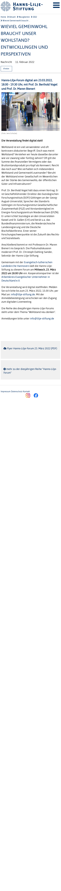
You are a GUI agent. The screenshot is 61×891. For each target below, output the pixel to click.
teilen (7, 69)
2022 (34, 17)
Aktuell (12, 17)
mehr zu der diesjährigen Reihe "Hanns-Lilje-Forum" (30, 371)
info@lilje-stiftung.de (23, 294)
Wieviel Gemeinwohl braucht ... (16, 20)
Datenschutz (16, 391)
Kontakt (26, 391)
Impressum (5, 391)
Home (3, 17)
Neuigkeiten (24, 17)
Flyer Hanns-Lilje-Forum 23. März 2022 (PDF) (32, 348)
